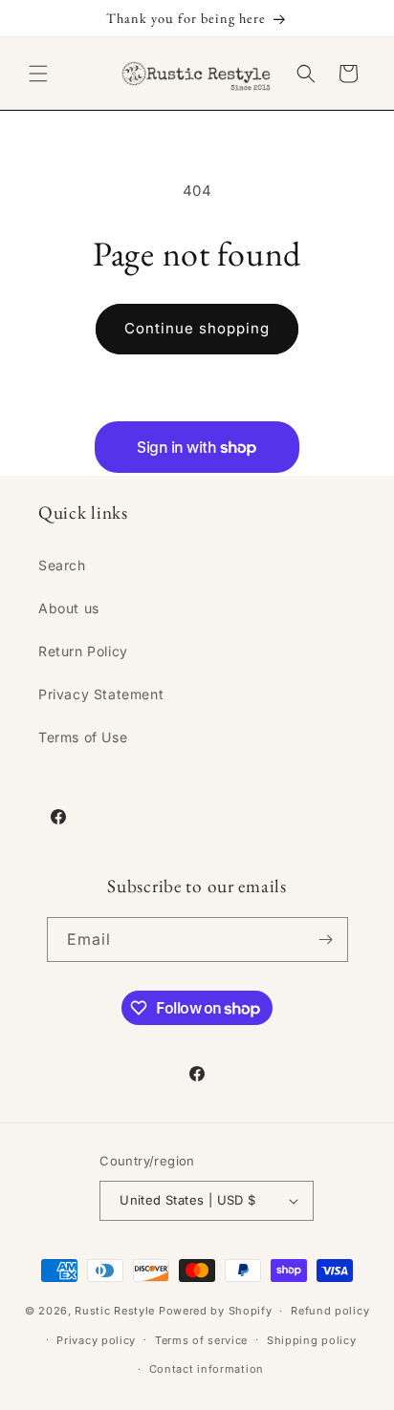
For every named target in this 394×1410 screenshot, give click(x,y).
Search (62, 565)
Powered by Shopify (216, 1310)
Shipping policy (312, 1340)
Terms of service (201, 1340)
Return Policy (83, 651)
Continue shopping (197, 328)
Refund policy (330, 1310)
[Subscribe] (326, 939)
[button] (38, 74)
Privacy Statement (101, 694)
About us (68, 608)
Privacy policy (96, 1340)
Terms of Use (82, 737)
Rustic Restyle (115, 1310)
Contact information (206, 1369)
